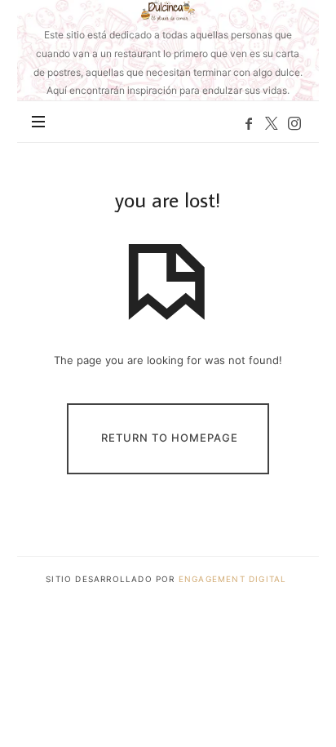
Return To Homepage (169, 437)
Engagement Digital (234, 579)
